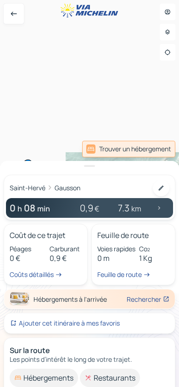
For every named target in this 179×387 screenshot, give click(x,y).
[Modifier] (161, 188)
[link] (128, 149)
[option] (44, 378)
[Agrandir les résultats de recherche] (89, 166)
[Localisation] (167, 52)
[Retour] (14, 14)
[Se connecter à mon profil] (167, 12)
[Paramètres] (167, 32)
